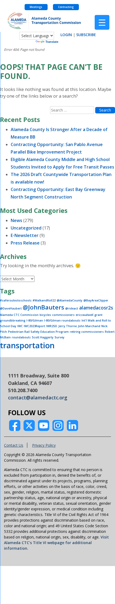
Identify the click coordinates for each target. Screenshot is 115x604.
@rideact (71, 308)
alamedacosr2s (96, 307)
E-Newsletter (25, 235)
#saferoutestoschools (16, 300)
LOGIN (66, 34)
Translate (51, 41)
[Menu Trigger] (102, 22)
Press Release (25, 243)
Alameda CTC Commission (19, 315)
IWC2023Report (34, 326)
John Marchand (89, 326)
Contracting (66, 7)
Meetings (36, 7)
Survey (59, 337)
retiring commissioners (87, 332)
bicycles (45, 315)
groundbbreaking (12, 320)
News (16, 220)
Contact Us (13, 445)
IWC (20, 326)
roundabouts (21, 337)
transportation (27, 345)
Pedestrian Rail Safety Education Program (38, 332)
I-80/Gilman (34, 320)
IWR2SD (51, 326)
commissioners (63, 315)
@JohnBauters (43, 307)
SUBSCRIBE (86, 34)
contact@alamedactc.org (37, 397)
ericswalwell (84, 315)
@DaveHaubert (11, 308)
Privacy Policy (44, 445)
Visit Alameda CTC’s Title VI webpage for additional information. (56, 542)
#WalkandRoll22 (44, 300)
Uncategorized (26, 228)
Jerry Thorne (67, 326)
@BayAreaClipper (95, 300)
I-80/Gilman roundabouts (62, 320)
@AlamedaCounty (69, 300)
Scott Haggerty (42, 337)
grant (98, 315)
